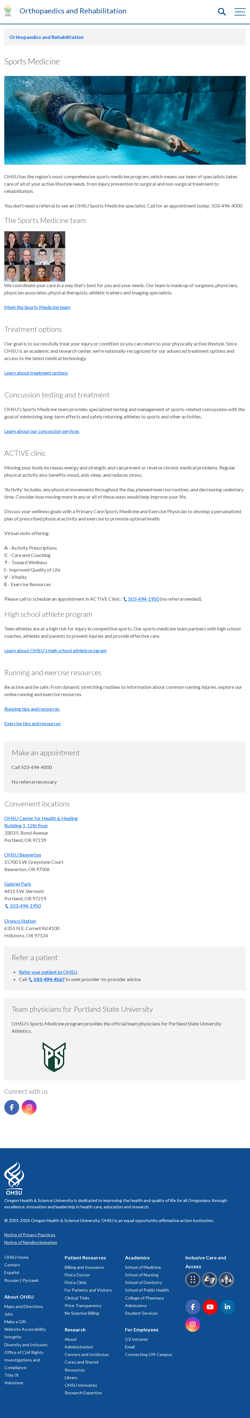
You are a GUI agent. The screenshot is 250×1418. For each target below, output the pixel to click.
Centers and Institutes (87, 1354)
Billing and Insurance (84, 1267)
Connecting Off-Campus (148, 1354)
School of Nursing (142, 1274)
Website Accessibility (25, 1329)
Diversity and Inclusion (26, 1344)
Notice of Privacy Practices (29, 1234)
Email (130, 1346)
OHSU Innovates (81, 1385)
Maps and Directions (23, 1306)
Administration (79, 1346)
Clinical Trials (77, 1297)
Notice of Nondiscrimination (30, 1242)
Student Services (141, 1313)
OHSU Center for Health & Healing (41, 818)
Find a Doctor (77, 1274)
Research (75, 1329)
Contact (12, 1264)
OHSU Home (16, 1257)
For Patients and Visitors (88, 1290)
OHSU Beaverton (22, 854)
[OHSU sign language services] (210, 1286)
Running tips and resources (32, 709)
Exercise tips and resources (32, 723)
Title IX (11, 1375)
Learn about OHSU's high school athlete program (55, 650)
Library (71, 1377)
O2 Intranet (136, 1339)
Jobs (8, 1314)
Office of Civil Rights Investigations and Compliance (24, 1360)
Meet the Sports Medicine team (37, 307)
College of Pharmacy (144, 1297)
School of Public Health (147, 1290)
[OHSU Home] (9, 10)
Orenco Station (20, 921)
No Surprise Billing (82, 1313)
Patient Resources (85, 1257)
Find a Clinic (76, 1282)
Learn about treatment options (36, 373)
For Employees (142, 1329)
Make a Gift (15, 1321)
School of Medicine (143, 1267)
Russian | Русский (21, 1280)
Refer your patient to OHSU (48, 972)
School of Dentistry (143, 1282)
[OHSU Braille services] (193, 1286)
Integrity (12, 1336)
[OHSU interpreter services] (227, 1286)
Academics (137, 1257)
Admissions (136, 1305)
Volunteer (13, 1382)
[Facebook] (11, 1107)
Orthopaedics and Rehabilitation (73, 10)
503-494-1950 (143, 599)
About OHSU (19, 1297)
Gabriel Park (17, 884)
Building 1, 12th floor (26, 825)
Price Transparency (83, 1305)
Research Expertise (83, 1392)
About (71, 1339)
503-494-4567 (49, 979)
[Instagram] (29, 1107)
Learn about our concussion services (41, 431)
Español (11, 1272)
